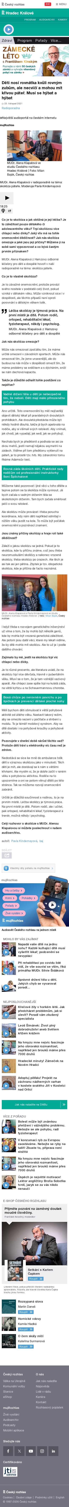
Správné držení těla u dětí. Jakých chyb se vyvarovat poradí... (37, 983)
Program (30, 20)
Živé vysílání (12, 913)
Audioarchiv (46, 20)
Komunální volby (14, 1386)
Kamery (62, 20)
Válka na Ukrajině (14, 1381)
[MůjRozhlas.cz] (7, 125)
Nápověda (42, 1386)
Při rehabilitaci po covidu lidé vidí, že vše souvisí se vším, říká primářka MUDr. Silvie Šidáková (42, 966)
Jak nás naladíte (46, 1381)
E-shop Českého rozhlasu (24, 1201)
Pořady (41, 40)
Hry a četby (12, 890)
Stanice (8, 1391)
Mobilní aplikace (13, 1430)
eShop (7, 1397)
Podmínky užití (44, 1497)
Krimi (8, 898)
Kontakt (41, 1402)
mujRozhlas (9, 880)
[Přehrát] (6, 198)
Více (56, 40)
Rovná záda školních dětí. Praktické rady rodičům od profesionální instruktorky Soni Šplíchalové (33, 472)
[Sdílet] (9, 211)
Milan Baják (51, 616)
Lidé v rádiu (43, 1391)
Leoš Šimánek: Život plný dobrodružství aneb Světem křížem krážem (38, 1029)
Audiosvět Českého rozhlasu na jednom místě (29, 930)
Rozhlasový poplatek (49, 1407)
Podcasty (9, 1425)
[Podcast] (3, 211)
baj (41, 841)
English (60, 1497)
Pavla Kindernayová (24, 841)
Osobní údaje (24, 1497)
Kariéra (40, 1397)
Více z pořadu (14, 1116)
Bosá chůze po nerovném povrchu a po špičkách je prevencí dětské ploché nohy (33, 699)
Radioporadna (11, 108)
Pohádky (27, 898)
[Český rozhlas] (13, 4)
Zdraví (7, 40)
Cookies (8, 1497)
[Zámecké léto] (34, 60)
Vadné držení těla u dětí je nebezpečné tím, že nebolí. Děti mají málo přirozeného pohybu (34, 398)
